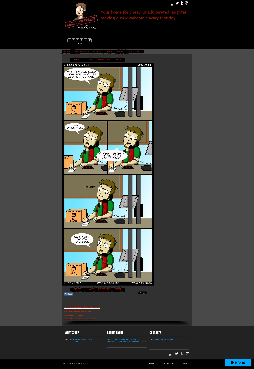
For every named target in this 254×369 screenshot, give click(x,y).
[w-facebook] (172, 6)
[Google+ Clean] (186, 3)
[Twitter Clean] (177, 3)
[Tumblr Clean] (182, 3)
